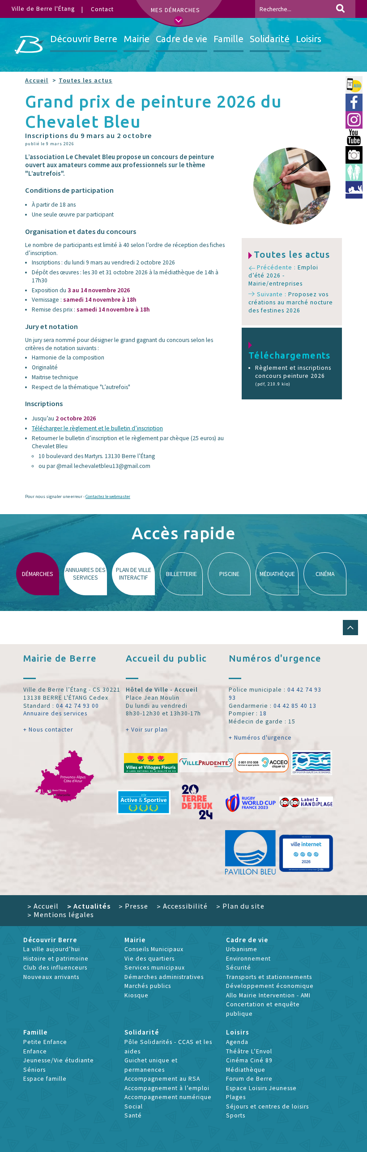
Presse (133, 905)
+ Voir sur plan (147, 729)
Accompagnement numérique (168, 1097)
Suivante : (290, 302)
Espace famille (45, 1079)
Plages (236, 1097)
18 (263, 713)
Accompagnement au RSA (162, 1079)
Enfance (35, 1051)
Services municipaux (154, 967)
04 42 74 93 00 (77, 706)
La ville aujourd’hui (51, 949)
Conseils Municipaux (154, 949)
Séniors (34, 1070)
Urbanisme (241, 949)
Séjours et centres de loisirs (267, 1106)
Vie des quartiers (149, 958)
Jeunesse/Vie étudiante (58, 1060)
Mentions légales (60, 914)
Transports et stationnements (269, 977)
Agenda (237, 1042)
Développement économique (270, 986)
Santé (133, 1115)
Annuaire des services (55, 713)
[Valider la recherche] (340, 9)
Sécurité (238, 967)
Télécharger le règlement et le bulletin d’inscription (97, 428)
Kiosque (136, 995)
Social (133, 1106)
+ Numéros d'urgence (260, 737)
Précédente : (283, 275)
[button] (350, 627)
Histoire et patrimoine (56, 958)
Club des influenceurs (55, 967)
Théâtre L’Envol (249, 1051)
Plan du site (240, 905)
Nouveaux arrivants (51, 977)
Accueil (36, 80)
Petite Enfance (45, 1042)
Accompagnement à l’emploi (166, 1088)
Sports (235, 1115)
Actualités (89, 905)
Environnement (248, 958)
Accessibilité (182, 905)
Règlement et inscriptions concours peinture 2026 (293, 375)
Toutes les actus (85, 80)
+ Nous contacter (48, 729)
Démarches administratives (164, 977)
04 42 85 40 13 (294, 706)
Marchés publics (147, 986)
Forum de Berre (249, 1079)
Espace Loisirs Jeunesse (261, 1088)
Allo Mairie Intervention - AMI (268, 995)
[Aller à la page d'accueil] (29, 45)
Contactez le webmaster (107, 496)
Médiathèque (245, 1070)
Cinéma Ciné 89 (249, 1060)
